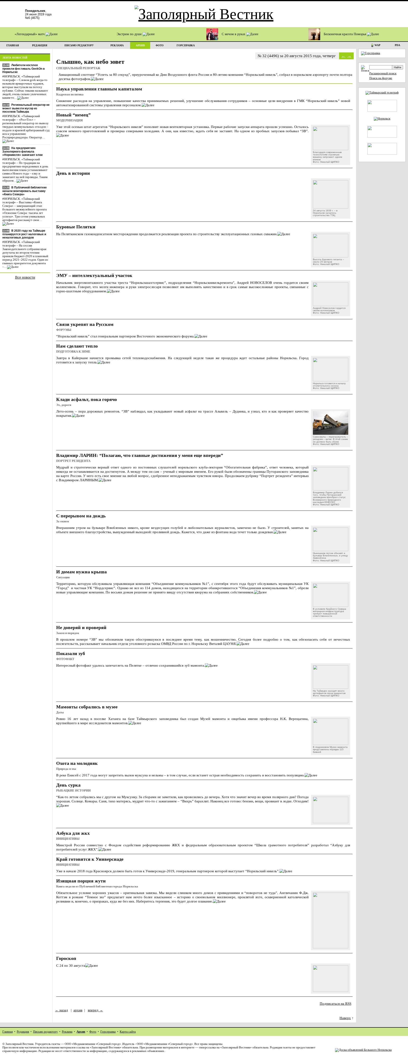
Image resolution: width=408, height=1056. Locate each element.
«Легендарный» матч (30, 34)
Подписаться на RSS (335, 1003)
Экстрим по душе (130, 34)
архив (77, 1010)
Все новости (25, 277)
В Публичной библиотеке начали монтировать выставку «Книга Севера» (24, 191)
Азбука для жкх (73, 833)
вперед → (95, 1010)
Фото (92, 1031)
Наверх (345, 1018)
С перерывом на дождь (81, 515)
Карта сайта (128, 1031)
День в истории (73, 173)
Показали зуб (70, 653)
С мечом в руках (234, 34)
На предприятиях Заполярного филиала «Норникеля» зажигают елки (22, 151)
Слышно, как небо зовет (90, 61)
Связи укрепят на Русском (85, 324)
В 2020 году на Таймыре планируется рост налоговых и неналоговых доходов (24, 234)
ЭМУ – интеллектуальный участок (94, 275)
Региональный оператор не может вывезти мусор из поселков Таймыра (26, 108)
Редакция (23, 1031)
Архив (80, 1031)
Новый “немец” (73, 114)
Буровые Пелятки (75, 226)
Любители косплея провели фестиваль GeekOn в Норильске (23, 69)
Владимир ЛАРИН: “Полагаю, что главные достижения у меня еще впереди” (139, 455)
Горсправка (108, 1031)
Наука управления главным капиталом (99, 88)
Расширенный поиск (382, 73)
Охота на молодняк (77, 763)
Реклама (67, 1031)
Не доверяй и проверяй (81, 627)
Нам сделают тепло (77, 346)
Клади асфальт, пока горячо (86, 399)
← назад (61, 1010)
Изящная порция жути (81, 880)
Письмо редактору (45, 1031)
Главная (7, 1031)
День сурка (68, 785)
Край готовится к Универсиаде (89, 859)
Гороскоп (66, 958)
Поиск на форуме (380, 78)
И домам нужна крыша (81, 571)
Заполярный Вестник (19, 1044)
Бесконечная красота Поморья (345, 34)
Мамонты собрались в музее (87, 706)
